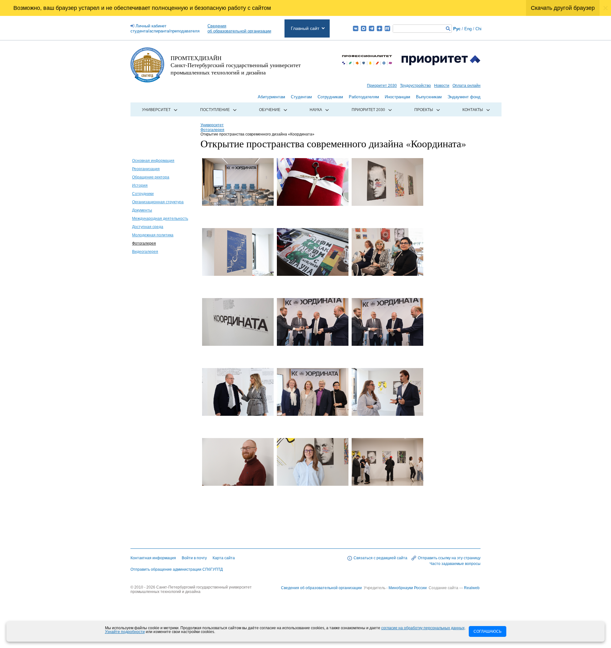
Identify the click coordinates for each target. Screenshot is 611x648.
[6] (387, 274)
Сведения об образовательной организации (321, 588)
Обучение (269, 110)
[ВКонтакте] (355, 28)
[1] (238, 204)
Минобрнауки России (408, 588)
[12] (387, 414)
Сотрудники (143, 194)
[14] (312, 484)
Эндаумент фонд (464, 96)
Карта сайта (224, 558)
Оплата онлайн (467, 85)
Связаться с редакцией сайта (380, 558)
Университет (156, 110)
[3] (387, 204)
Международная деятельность (160, 218)
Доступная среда (147, 227)
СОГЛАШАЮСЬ (488, 631)
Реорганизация (146, 169)
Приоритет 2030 (382, 85)
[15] (387, 484)
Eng (468, 28)
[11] (312, 414)
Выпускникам (429, 96)
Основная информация (153, 160)
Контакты (472, 110)
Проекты (423, 110)
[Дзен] (379, 28)
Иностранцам (397, 96)
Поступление (215, 110)
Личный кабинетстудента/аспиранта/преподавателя (165, 28)
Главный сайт (305, 28)
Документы (142, 210)
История (140, 185)
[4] (238, 274)
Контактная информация (153, 558)
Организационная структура (158, 202)
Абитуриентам (271, 96)
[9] (387, 344)
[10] (238, 414)
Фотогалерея (144, 243)
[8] (312, 344)
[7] (238, 344)
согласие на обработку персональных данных (423, 628)
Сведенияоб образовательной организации (239, 28)
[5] (312, 274)
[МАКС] (363, 28)
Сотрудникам (330, 96)
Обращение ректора (150, 177)
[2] (312, 204)
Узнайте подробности (125, 632)
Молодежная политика (152, 235)
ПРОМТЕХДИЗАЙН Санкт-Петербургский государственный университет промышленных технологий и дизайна (236, 65)
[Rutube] (387, 28)
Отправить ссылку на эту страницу (449, 558)
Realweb (472, 588)
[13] (238, 484)
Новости (441, 85)
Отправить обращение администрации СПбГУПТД (176, 569)
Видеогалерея (145, 251)
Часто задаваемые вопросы (455, 563)
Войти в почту (194, 558)
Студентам (301, 96)
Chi (478, 28)
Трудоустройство (415, 85)
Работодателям (364, 96)
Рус (456, 28)
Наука (316, 110)
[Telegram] (371, 28)
